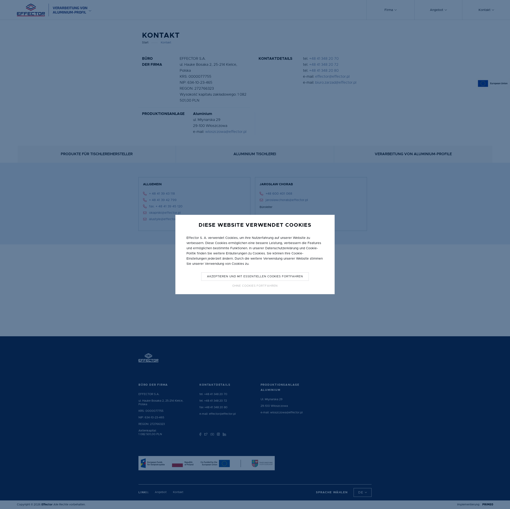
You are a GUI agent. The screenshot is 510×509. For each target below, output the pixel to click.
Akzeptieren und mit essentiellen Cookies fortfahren (255, 276)
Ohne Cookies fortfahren (255, 285)
